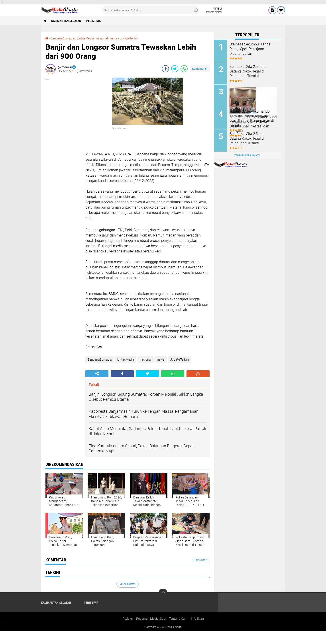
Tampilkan (200, 560)
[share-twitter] (174, 68)
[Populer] (281, 10)
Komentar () (199, 68)
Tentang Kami (178, 618)
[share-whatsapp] (184, 68)
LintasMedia (85, 38)
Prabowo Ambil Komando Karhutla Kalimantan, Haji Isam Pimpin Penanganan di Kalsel (252, 118)
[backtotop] (163, 593)
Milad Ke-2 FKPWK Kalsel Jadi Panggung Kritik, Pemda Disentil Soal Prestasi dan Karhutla (253, 124)
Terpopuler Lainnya (247, 155)
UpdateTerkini (129, 38)
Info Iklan (197, 618)
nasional (102, 38)
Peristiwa (93, 21)
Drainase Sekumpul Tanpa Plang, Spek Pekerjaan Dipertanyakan (250, 49)
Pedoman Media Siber (151, 618)
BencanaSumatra (63, 38)
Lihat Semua (127, 583)
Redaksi (127, 618)
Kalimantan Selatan (66, 21)
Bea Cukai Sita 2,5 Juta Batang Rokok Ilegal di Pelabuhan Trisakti (248, 71)
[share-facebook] (165, 68)
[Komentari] (198, 373)
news (113, 38)
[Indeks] (272, 10)
